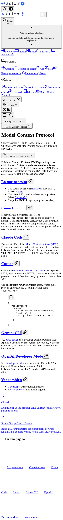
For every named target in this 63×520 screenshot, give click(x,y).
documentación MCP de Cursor (29, 270)
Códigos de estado (27, 68)
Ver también (11, 380)
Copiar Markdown (14, 156)
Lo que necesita (14, 182)
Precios (22, 51)
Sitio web (10, 51)
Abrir (27, 156)
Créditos (9, 68)
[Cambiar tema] (6, 110)
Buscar (9, 22)
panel (20, 191)
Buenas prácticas (13, 87)
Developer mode (14, 363)
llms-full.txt (45, 51)
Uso (42, 68)
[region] (31, 314)
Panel (33, 51)
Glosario (31, 92)
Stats (50, 68)
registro (36, 188)
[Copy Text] (11, 297)
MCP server (12, 339)
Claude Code (12, 237)
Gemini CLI (11, 333)
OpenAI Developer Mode (22, 356)
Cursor (7, 264)
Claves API (17, 92)
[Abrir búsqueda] (4, 9)
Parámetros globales (35, 73)
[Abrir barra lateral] (11, 9)
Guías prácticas (9, 100)
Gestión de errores (35, 87)
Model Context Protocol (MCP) (42, 244)
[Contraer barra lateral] (43, 14)
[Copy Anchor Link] (30, 181)
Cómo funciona (13, 208)
